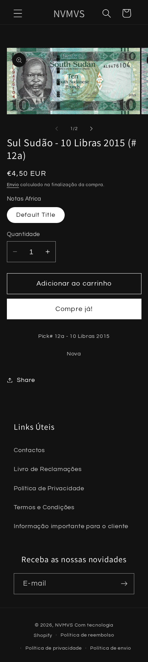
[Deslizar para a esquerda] (56, 128)
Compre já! (74, 309)
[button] (18, 13)
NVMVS (64, 625)
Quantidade (23, 234)
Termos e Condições (44, 507)
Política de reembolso (87, 635)
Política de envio (110, 648)
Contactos (29, 450)
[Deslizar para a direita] (91, 128)
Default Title (36, 215)
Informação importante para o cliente (71, 526)
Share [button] (26, 380)
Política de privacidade (53, 648)
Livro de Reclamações (48, 469)
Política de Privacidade (49, 488)
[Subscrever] (124, 583)
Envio (13, 184)
